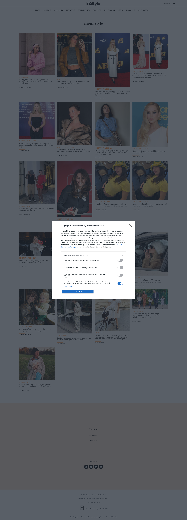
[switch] (120, 260)
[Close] (131, 226)
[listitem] (93, 255)
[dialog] (93, 260)
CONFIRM (78, 291)
